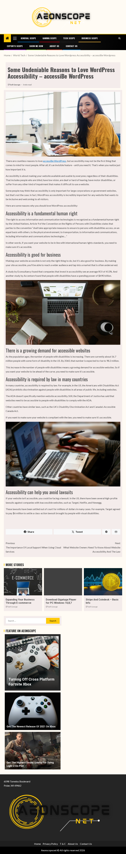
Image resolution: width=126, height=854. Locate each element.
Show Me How (36, 46)
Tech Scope (69, 38)
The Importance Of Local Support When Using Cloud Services (33, 547)
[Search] (119, 38)
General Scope (28, 38)
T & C (63, 843)
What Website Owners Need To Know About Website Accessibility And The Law (91, 547)
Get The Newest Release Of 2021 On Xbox (31, 726)
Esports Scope (15, 46)
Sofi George (15, 84)
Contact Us (71, 46)
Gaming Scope (50, 38)
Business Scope (90, 38)
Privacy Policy (50, 843)
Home (37, 843)
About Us (54, 46)
